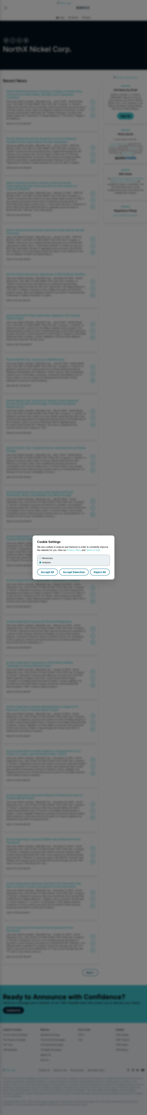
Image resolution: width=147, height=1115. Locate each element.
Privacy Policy (74, 550)
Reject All (100, 572)
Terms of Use (93, 550)
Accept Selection (74, 572)
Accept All (47, 572)
